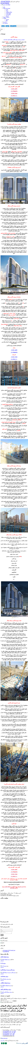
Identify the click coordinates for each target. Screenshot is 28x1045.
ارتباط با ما (5, 23)
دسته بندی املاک (6, 8)
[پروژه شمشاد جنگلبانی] (6, 985)
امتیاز (7, 10)
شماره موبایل (16, 895)
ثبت (2, 935)
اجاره (7, 9)
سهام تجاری (8, 13)
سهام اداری (8, 14)
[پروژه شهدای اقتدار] (5, 959)
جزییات (2, 960)
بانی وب (2, 1040)
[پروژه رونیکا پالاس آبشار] (6, 992)
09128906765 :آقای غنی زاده (9, 1032)
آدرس (19, 893)
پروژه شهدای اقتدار (5, 956)
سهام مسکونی (9, 12)
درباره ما (5, 21)
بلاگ (7, 20)
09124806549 (6, 951)
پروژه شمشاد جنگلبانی (5, 982)
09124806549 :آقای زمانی (8, 1034)
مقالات (4, 18)
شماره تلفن (9, 894)
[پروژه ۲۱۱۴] (4, 966)
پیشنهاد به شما (6, 16)
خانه (4, 7)
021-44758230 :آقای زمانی (8, 1033)
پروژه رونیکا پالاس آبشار (6, 989)
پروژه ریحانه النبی (4, 976)
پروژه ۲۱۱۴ (3, 963)
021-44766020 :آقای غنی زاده (9, 1031)
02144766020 (5, 3)
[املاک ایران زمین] (6, 4)
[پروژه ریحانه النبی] (5, 979)
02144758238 (5, 1)
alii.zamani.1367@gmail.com (9, 950)
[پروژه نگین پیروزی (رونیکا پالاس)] (8, 972)
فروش (7, 15)
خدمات (7, 19)
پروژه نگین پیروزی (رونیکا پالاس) (8, 969)
